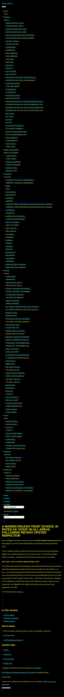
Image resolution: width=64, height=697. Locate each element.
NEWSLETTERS (9, 621)
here (21, 592)
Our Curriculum (9, 659)
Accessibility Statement (19, 672)
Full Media (30, 672)
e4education (37, 668)
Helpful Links (8, 663)
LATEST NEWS (9, 615)
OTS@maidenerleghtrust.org (13, 640)
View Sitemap (6, 672)
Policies (6, 650)
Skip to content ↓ (7, 3)
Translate (15, 511)
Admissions (7, 654)
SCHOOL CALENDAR (11, 618)
